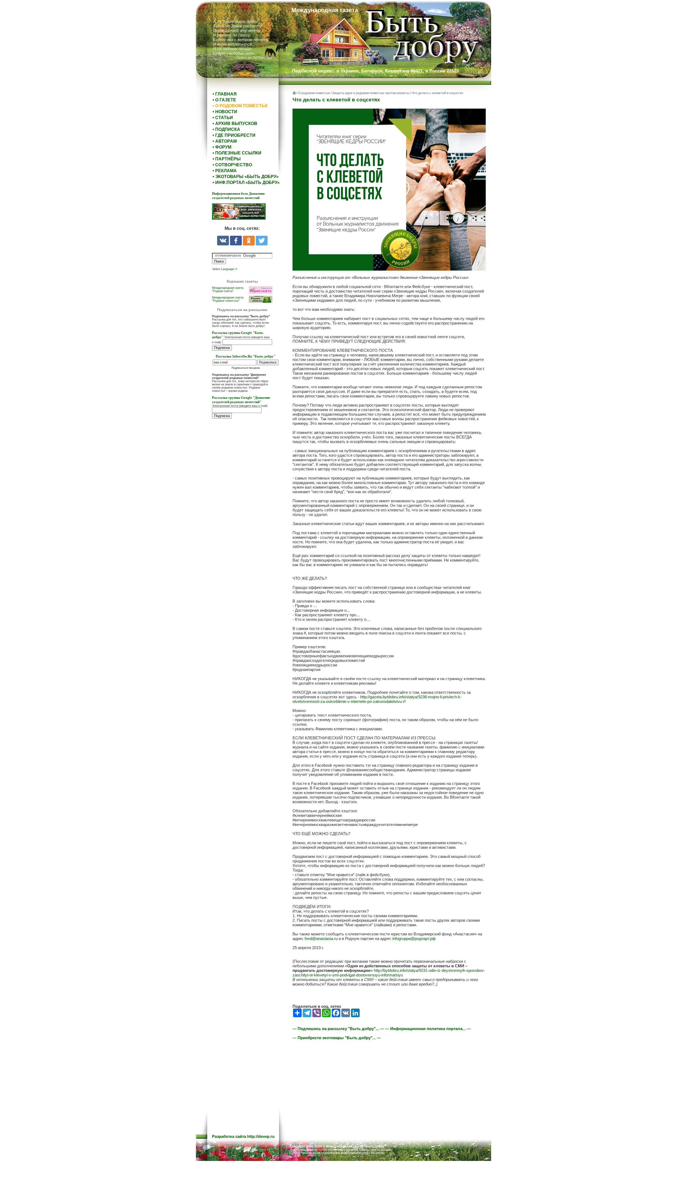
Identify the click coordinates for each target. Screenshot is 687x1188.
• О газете (224, 100)
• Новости (225, 111)
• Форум (222, 147)
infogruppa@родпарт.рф (414, 938)
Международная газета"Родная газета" (227, 289)
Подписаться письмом (246, 367)
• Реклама (225, 170)
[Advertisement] (244, 531)
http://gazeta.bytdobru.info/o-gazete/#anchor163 (427, 1150)
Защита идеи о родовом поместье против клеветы (370, 93)
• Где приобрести (234, 135)
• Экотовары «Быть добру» (246, 176)
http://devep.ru (261, 1136)
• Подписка (226, 129)
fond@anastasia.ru (321, 938)
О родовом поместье (314, 93)
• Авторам (225, 141)
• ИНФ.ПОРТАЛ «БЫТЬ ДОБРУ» (246, 182)
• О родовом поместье (240, 106)
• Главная (225, 94)
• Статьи (223, 117)
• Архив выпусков (235, 123)
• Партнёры (227, 159)
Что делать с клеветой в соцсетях (437, 93)
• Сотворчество (232, 165)
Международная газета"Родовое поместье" (227, 299)
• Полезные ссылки (237, 153)
